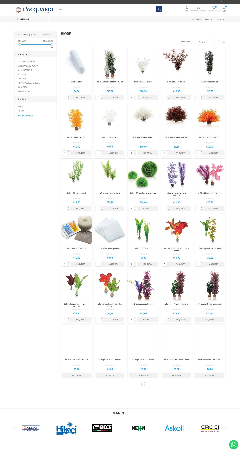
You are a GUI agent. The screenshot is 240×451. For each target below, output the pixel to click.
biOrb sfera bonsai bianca (110, 415)
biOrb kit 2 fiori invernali (76, 193)
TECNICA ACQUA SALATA (29, 83)
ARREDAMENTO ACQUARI (29, 66)
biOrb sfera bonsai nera (143, 415)
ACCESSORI (23, 74)
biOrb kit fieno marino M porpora (176, 194)
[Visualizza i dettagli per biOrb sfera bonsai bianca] (110, 396)
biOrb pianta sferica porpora (110, 360)
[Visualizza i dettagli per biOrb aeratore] (76, 63)
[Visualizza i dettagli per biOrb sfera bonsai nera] (143, 396)
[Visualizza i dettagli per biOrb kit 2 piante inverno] (110, 174)
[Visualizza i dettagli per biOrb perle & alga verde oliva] (176, 285)
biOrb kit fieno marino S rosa (210, 193)
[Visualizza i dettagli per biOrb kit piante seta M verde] (210, 230)
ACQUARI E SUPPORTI (27, 62)
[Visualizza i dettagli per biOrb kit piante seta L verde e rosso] (176, 230)
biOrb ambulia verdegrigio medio (110, 82)
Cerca (159, 9)
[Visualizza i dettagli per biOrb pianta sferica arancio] (76, 341)
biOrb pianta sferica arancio (76, 360)
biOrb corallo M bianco (143, 82)
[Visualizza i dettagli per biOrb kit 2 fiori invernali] (76, 174)
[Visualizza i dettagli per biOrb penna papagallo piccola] (143, 285)
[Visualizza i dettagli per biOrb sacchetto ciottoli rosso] (76, 396)
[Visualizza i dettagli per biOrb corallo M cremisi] (176, 63)
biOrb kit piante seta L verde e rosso (176, 249)
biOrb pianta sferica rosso (143, 360)
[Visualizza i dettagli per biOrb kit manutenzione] (76, 230)
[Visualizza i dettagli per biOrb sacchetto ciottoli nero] (210, 341)
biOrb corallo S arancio (76, 137)
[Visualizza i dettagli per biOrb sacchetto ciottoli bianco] (176, 341)
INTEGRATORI (24, 91)
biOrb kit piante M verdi (143, 248)
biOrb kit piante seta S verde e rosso (110, 305)
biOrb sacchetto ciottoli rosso (76, 415)
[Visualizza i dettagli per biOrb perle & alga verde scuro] (210, 285)
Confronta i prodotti (198, 11)
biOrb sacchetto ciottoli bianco (176, 360)
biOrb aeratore (76, 82)
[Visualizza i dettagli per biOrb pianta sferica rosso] (143, 341)
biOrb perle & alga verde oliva (176, 304)
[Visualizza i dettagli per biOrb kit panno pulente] (110, 230)
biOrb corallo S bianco (110, 137)
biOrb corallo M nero (210, 82)
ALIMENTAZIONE (25, 70)
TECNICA (22, 79)
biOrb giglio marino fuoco (209, 137)
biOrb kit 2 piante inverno (110, 193)
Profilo (186, 11)
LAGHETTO (23, 87)
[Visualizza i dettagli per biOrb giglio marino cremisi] (176, 118)
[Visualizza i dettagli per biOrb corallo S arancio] (76, 118)
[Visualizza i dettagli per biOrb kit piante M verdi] (143, 230)
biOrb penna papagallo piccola (143, 304)
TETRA (21, 111)
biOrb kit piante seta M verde (209, 248)
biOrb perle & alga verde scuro (210, 304)
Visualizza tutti (25, 116)
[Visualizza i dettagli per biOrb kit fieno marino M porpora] (176, 174)
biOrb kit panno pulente (110, 248)
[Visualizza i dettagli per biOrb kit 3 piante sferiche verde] (143, 174)
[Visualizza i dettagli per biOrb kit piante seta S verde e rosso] (110, 285)
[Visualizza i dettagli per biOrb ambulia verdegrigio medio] (110, 63)
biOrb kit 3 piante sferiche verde (143, 193)
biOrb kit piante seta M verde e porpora (76, 305)
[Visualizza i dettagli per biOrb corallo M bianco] (143, 63)
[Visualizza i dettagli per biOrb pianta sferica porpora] (110, 341)
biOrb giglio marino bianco (143, 137)
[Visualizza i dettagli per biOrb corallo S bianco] (110, 118)
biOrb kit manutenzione (76, 248)
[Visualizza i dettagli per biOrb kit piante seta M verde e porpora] (76, 285)
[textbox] (106, 9)
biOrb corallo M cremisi (176, 82)
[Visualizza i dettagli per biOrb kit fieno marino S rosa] (210, 174)
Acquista (80, 97)
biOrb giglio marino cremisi (176, 137)
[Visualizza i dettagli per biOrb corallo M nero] (210, 63)
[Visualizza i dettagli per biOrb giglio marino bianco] (143, 118)
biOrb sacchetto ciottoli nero (210, 360)
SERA (20, 106)
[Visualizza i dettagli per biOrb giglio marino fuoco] (210, 118)
